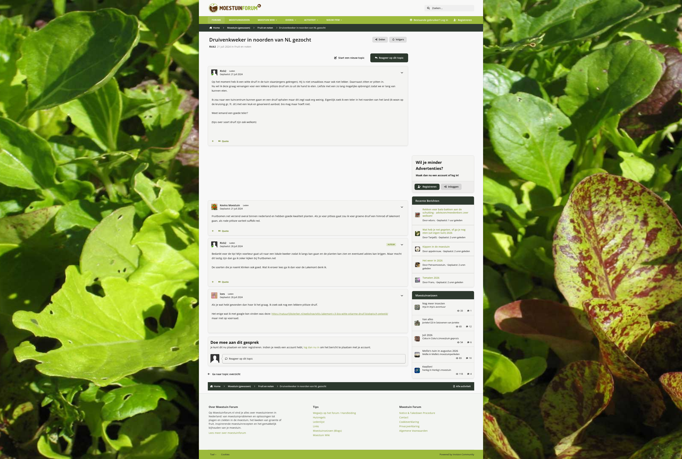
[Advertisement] (308, 173)
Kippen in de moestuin (436, 246)
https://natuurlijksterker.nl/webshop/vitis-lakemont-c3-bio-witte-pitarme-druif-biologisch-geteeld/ (330, 313)
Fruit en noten (242, 46)
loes (222, 294)
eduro (431, 220)
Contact (403, 417)
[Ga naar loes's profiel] (214, 295)
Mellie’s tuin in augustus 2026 (440, 351)
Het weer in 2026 (433, 260)
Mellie (425, 354)
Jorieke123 (427, 322)
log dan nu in (312, 347)
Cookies (225, 454)
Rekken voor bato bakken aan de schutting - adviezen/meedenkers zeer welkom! (445, 212)
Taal (212, 454)
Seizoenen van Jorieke (447, 322)
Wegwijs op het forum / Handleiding (334, 413)
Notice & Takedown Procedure (417, 413)
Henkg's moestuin (441, 369)
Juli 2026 (427, 335)
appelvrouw (434, 251)
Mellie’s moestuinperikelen (446, 354)
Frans (431, 282)
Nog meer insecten (433, 303)
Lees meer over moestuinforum (227, 433)
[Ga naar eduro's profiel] (417, 214)
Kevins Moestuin (230, 205)
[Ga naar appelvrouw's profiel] (417, 249)
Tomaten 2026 (431, 277)
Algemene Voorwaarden (413, 430)
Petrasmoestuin (436, 265)
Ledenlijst (318, 422)
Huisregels (319, 417)
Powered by (457, 454)
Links (316, 426)
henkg (425, 369)
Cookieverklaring (409, 422)
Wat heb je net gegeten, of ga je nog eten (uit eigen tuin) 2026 (444, 231)
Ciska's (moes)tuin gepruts (445, 338)
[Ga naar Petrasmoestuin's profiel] (417, 264)
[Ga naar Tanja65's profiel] (417, 233)
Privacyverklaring (409, 426)
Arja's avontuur (437, 306)
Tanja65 (432, 237)
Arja (424, 306)
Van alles (427, 319)
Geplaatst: (449, 220)
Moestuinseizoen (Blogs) (327, 430)
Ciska (425, 338)
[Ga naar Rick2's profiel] (214, 72)
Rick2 (212, 46)
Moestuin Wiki (321, 435)
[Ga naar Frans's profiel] (417, 280)
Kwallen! (427, 366)
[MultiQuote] (212, 141)
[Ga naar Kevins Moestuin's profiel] (214, 207)
